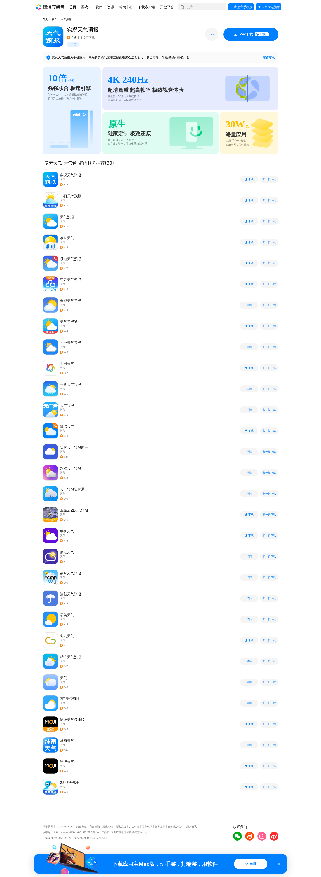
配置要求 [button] (269, 57)
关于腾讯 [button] (48, 826)
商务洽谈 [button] (94, 826)
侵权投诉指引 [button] (176, 826)
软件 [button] (54, 19)
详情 (249, 305)
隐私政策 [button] (160, 826)
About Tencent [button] (65, 826)
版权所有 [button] (134, 826)
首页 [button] (45, 19)
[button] (50, 7)
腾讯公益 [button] (121, 826)
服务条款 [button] (81, 826)
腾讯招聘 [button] (107, 826)
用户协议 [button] (191, 826)
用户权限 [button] (147, 826)
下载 (251, 179)
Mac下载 (253, 34)
